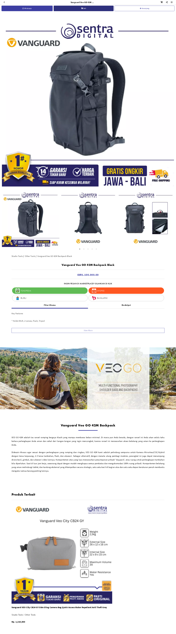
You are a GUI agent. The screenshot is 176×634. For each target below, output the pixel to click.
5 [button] (96, 249)
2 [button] (83, 249)
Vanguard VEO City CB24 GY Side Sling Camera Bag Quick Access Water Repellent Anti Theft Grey (59, 607)
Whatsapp (28, 8)
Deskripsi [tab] (126, 305)
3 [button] (88, 249)
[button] (88, 330)
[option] (88, 100)
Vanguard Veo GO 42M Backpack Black (54, 256)
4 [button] (92, 249)
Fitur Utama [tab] (50, 305)
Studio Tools (17, 256)
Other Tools (30, 256)
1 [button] (79, 249)
